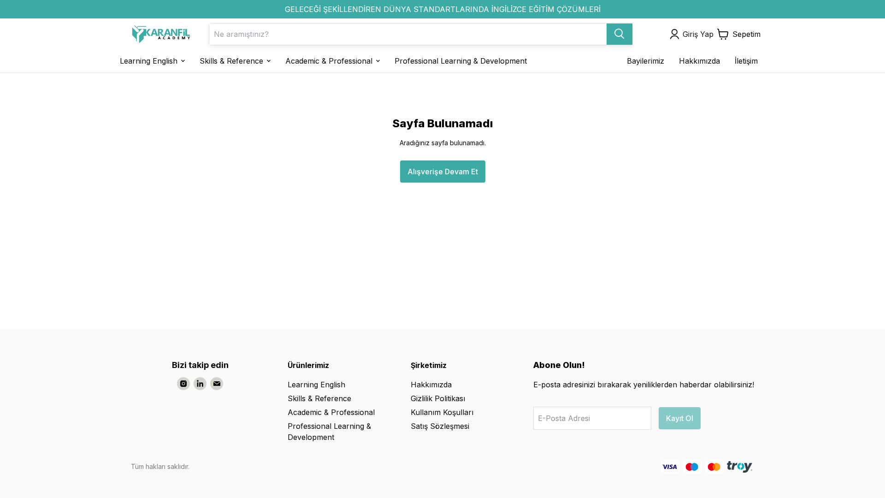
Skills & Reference (319, 398)
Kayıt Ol (679, 418)
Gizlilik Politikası (438, 398)
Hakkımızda (431, 384)
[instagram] (183, 383)
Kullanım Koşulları (442, 412)
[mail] (216, 383)
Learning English (316, 384)
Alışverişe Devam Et (442, 171)
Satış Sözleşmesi (440, 426)
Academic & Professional (331, 412)
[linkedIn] (200, 383)
